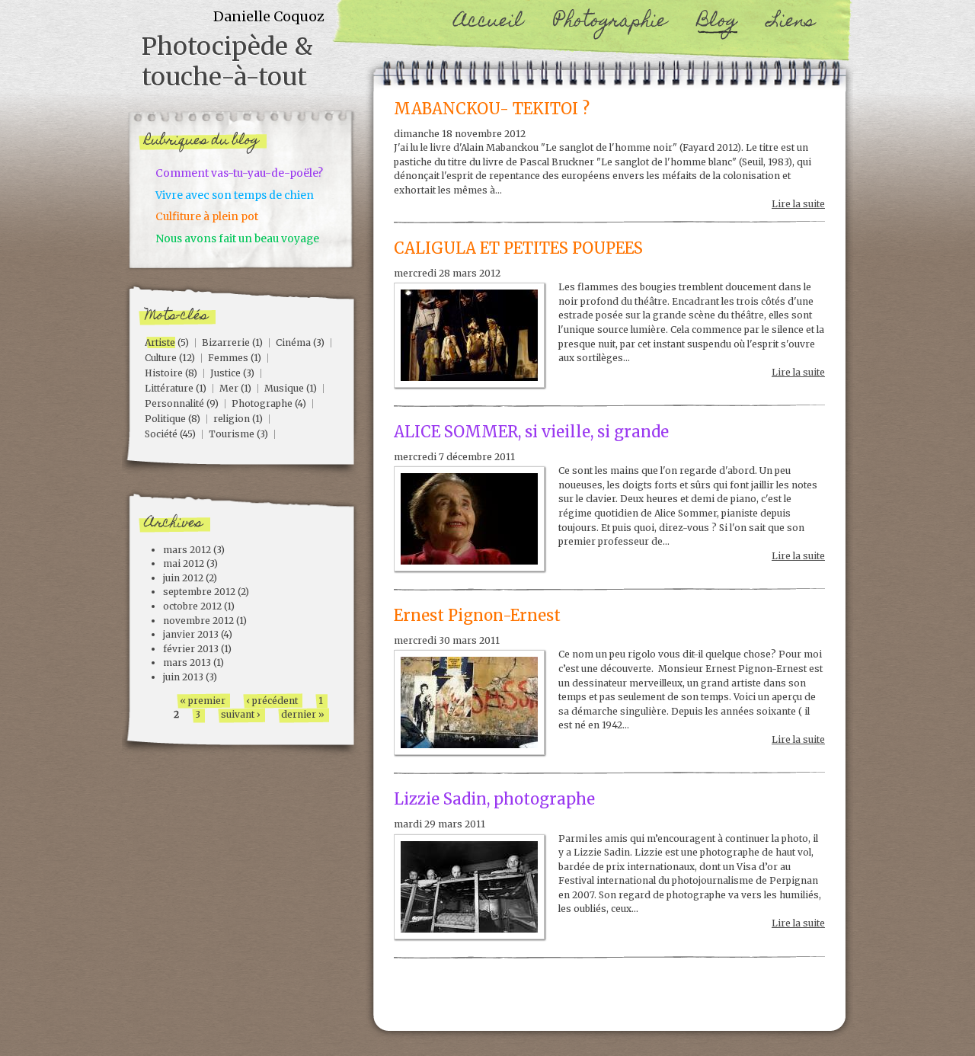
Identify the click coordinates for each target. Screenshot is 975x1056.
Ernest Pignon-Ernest (477, 616)
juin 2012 (183, 578)
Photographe (262, 403)
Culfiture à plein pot (206, 216)
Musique (284, 388)
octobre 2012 (192, 606)
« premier (202, 700)
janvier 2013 (191, 634)
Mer (228, 388)
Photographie (610, 22)
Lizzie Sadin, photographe (494, 799)
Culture (161, 357)
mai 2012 (183, 563)
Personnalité (174, 403)
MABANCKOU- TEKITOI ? (492, 109)
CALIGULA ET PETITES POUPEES (518, 248)
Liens (791, 22)
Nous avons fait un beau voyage (237, 238)
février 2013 (191, 648)
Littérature (169, 388)
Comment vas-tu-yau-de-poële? (239, 173)
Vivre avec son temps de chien (234, 195)
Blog (717, 22)
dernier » (302, 714)
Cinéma (293, 342)
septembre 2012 (199, 591)
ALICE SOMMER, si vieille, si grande (531, 432)
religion (231, 418)
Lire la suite (798, 204)
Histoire (164, 373)
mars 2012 (187, 549)
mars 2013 (187, 662)
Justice (225, 373)
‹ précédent (272, 700)
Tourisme (231, 434)
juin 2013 (183, 677)
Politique (165, 418)
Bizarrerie (226, 342)
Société (161, 434)
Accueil (488, 22)
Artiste (160, 342)
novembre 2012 (198, 620)
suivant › (241, 714)
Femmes (228, 357)
